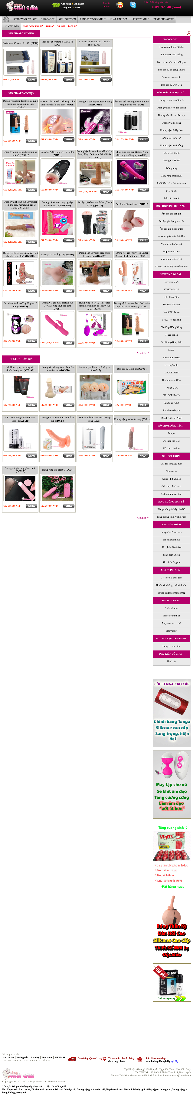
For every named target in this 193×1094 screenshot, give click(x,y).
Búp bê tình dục (114, 1089)
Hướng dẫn (22, 1057)
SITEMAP (60, 1057)
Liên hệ (35, 1057)
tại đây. (175, 1061)
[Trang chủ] (22, 11)
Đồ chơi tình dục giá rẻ (136, 1089)
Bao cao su (24, 1089)
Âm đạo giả (99, 1089)
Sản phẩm (8, 1057)
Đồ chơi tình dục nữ (65, 1089)
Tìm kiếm (46, 1057)
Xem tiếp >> (143, 353)
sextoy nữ (21, 1092)
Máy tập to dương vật (159, 1089)
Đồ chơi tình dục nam (42, 1089)
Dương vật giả (84, 1089)
